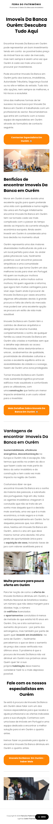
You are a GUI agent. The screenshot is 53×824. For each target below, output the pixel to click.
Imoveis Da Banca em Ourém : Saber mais (26, 759)
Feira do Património (26, 4)
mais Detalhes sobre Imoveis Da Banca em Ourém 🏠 (26, 410)
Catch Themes (29, 818)
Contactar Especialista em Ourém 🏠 (26, 139)
